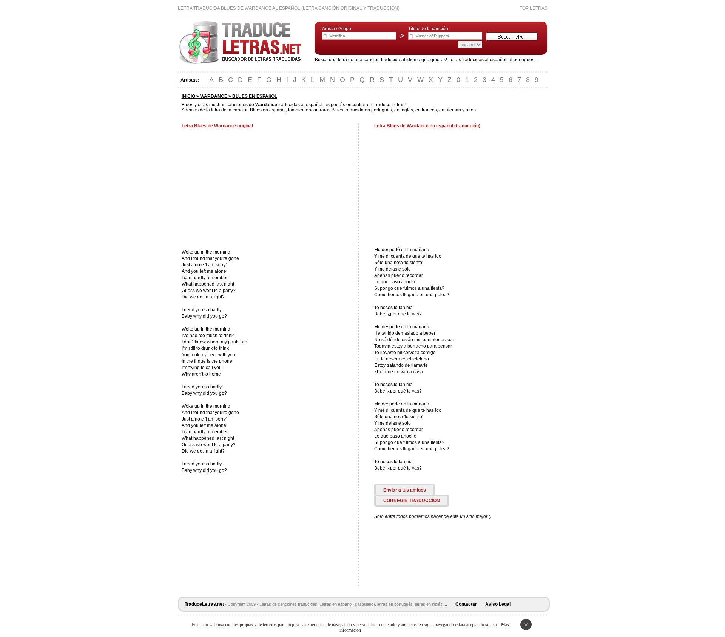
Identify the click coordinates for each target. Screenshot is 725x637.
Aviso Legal (498, 604)
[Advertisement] (245, 190)
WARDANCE (213, 96)
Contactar (466, 604)
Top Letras (534, 8)
